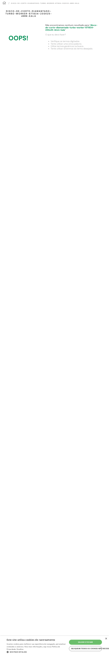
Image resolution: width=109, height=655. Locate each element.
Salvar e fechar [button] (85, 642)
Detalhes (20, 649)
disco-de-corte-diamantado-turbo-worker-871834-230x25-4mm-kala (45, 3)
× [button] (106, 639)
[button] (37, 652)
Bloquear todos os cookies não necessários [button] (86, 648)
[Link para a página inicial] (4, 3)
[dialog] (54, 645)
